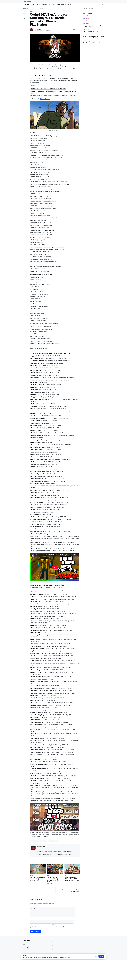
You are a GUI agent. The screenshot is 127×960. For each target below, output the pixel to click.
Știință (58, 4)
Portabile (71, 944)
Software (71, 948)
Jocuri (49, 4)
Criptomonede (72, 951)
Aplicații (70, 949)
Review (70, 942)
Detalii (68, 957)
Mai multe (63, 4)
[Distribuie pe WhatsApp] (24, 18)
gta (49, 841)
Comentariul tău (34, 905)
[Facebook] (24, 947)
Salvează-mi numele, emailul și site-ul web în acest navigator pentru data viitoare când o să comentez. (51, 927)
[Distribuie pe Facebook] (24, 11)
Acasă (33, 4)
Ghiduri (89, 946)
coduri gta (33, 841)
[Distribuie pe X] (24, 14)
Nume (31, 919)
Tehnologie (44, 4)
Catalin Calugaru (37, 29)
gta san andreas (55, 841)
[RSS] (27, 947)
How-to (89, 942)
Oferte (88, 944)
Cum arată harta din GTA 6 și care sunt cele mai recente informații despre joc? (53, 95)
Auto (88, 951)
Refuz (95, 956)
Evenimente (89, 948)
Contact (69, 4)
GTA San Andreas (45, 99)
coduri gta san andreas (41, 841)
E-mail (53, 919)
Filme (54, 4)
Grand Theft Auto (68, 65)
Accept (101, 956)
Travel (88, 949)
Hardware (71, 946)
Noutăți (38, 4)
